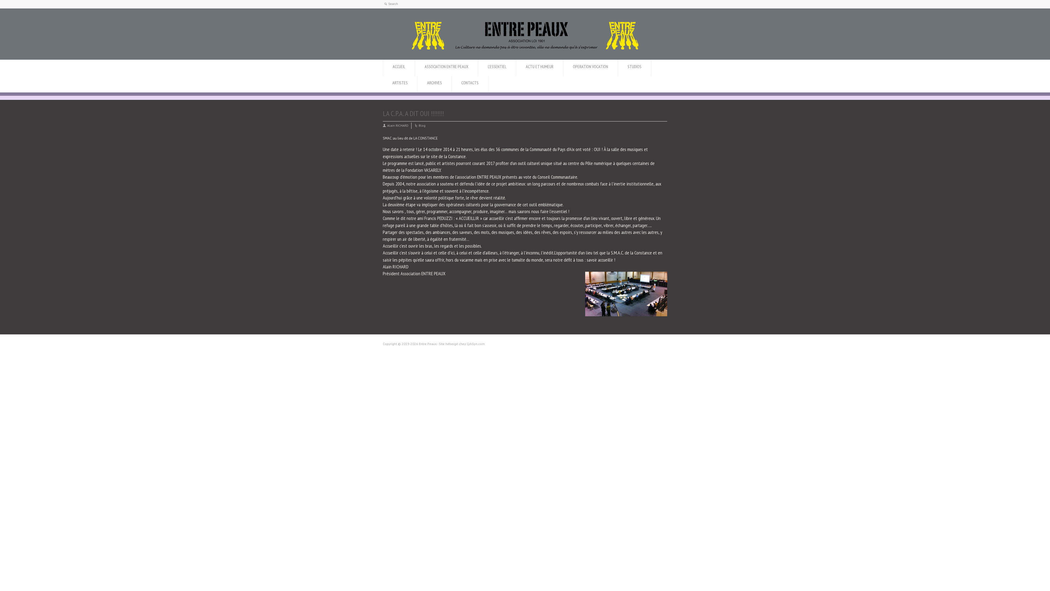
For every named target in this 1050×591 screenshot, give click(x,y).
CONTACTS (470, 82)
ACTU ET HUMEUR (539, 66)
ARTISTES (400, 82)
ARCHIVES (434, 82)
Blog (422, 125)
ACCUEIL (399, 66)
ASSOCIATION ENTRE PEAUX (446, 66)
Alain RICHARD (398, 125)
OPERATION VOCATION (590, 66)
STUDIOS (634, 66)
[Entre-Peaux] (525, 49)
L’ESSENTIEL (497, 66)
